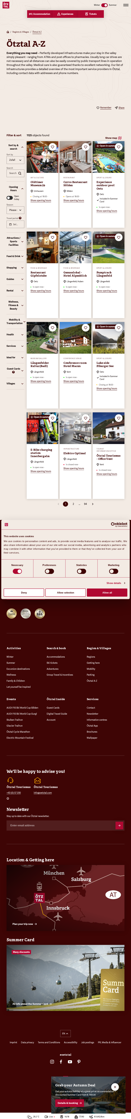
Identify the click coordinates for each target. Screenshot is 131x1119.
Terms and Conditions (49, 1042)
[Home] (8, 32)
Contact (91, 707)
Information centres (97, 719)
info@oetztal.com (43, 792)
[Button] (119, 825)
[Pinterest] (79, 1062)
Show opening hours (41, 200)
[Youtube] (70, 1062)
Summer (11, 662)
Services (92, 699)
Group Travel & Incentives (60, 674)
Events (11, 699)
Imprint (13, 1042)
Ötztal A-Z (37, 32)
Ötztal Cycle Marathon (18, 731)
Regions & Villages (20, 32)
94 (85, 504)
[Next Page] (93, 504)
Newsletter (92, 713)
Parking (91, 674)
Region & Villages (99, 648)
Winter (10, 656)
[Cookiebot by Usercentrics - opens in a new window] (113, 524)
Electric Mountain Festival (20, 737)
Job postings (87, 1042)
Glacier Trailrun (15, 725)
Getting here (93, 662)
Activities (14, 648)
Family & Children (16, 680)
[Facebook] (61, 1062)
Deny (24, 592)
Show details (114, 583)
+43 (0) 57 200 (14, 792)
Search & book (56, 648)
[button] (15, 147)
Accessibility (70, 1042)
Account (51, 719)
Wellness (11, 674)
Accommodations (56, 656)
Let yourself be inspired (19, 686)
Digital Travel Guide (57, 713)
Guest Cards (53, 707)
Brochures (92, 731)
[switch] (49, 571)
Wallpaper (92, 737)
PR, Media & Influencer (109, 1042)
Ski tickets (52, 662)
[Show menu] (126, 5)
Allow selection (65, 592)
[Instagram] (52, 1062)
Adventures (52, 668)
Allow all (107, 592)
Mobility (91, 668)
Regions (91, 656)
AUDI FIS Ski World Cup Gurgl (22, 713)
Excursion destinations (18, 668)
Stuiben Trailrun (15, 719)
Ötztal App (92, 725)
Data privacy (27, 1042)
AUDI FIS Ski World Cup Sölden (22, 707)
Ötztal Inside (56, 699)
